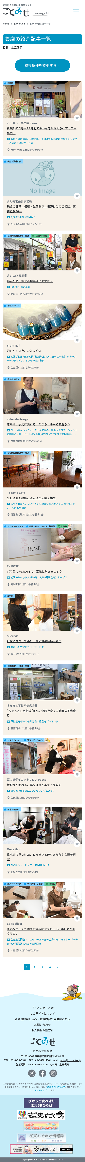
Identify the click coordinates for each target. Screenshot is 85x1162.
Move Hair (14, 849)
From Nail (13, 345)
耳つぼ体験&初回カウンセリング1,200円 (30, 790)
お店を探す (20, 23)
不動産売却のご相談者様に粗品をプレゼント (32, 721)
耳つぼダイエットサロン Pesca (26, 779)
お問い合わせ (42, 1024)
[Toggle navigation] (76, 11)
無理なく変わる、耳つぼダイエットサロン (34, 785)
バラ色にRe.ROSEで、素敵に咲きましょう (34, 571)
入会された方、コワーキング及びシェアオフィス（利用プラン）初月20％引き (41, 505)
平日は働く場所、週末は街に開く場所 (31, 498)
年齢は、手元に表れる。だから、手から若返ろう (38, 424)
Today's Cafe (16, 493)
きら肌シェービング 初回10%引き (28, 865)
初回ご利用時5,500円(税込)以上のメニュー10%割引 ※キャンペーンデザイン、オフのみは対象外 (41, 358)
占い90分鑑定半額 (18, 287)
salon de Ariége (17, 419)
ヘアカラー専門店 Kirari (22, 123)
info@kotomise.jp (70, 1060)
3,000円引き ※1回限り (21, 217)
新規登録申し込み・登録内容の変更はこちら (42, 1019)
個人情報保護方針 (42, 1030)
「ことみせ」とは (42, 1008)
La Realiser (14, 924)
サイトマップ (41, 1090)
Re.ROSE (13, 566)
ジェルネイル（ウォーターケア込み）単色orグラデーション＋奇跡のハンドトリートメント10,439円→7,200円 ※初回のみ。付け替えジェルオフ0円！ (42, 432)
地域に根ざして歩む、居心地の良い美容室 (34, 641)
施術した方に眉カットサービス (25, 647)
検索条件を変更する (42, 65)
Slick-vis (12, 636)
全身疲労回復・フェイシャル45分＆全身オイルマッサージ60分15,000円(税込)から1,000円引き (42, 941)
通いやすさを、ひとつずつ (24, 351)
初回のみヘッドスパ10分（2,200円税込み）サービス (37, 577)
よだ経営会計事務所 (19, 201)
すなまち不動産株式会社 (22, 705)
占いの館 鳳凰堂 (17, 276)
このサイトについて (42, 1013)
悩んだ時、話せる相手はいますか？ (30, 281)
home (6, 23)
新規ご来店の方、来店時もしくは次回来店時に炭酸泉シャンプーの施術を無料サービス (42, 140)
